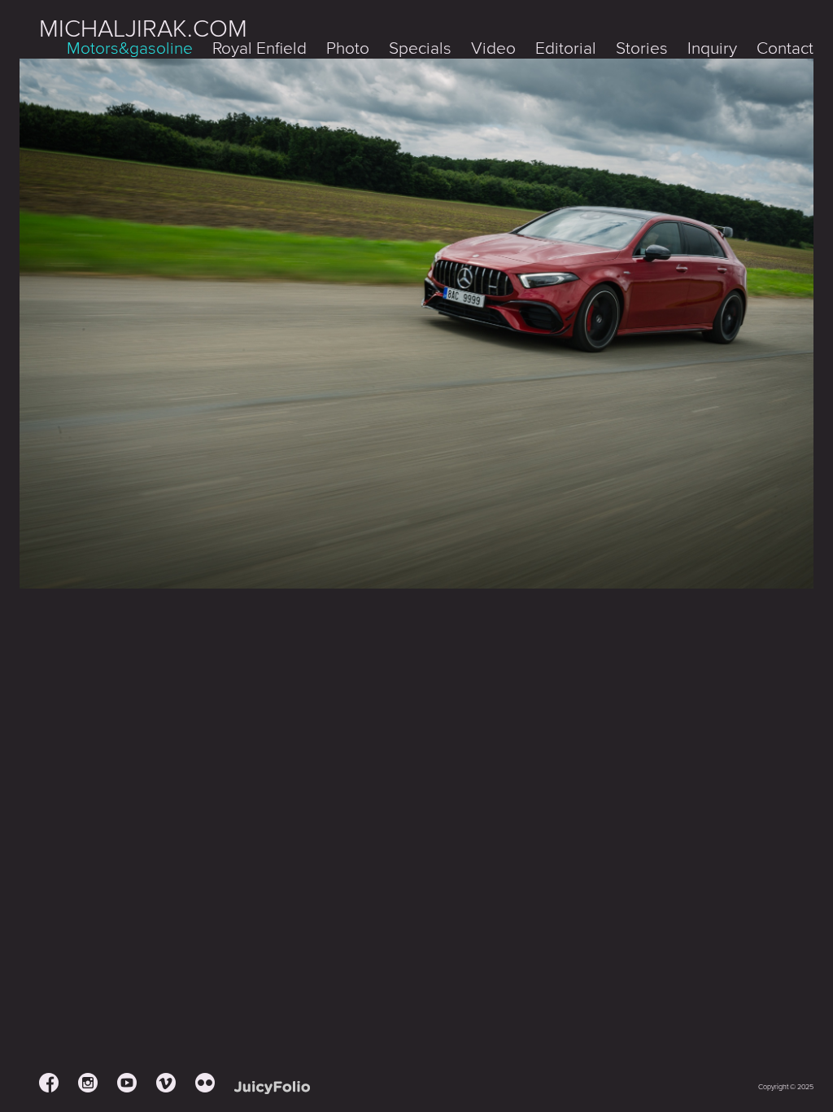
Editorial (565, 48)
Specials (420, 48)
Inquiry (712, 48)
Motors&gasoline (130, 48)
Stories (642, 48)
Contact (785, 48)
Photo (347, 48)
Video (493, 48)
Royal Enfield (259, 48)
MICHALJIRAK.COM (143, 29)
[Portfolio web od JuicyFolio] (272, 1088)
